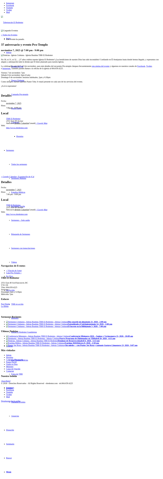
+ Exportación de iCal (25, 177)
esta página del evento (100, 66)
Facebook (141, 66)
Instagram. (6, 68)
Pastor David (11, 362)
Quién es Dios (12, 364)
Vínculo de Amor (14, 271)
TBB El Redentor (13, 119)
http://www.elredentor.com (17, 128)
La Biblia (5, 306)
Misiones (9, 366)
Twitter (149, 66)
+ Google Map (41, 123)
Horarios (9, 357)
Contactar (10, 371)
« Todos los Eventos (9, 35)
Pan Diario (5, 304)
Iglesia (8, 355)
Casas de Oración (13, 369)
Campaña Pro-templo (14, 360)
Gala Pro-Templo (14, 273)
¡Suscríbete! (6, 381)
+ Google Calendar (8, 177)
